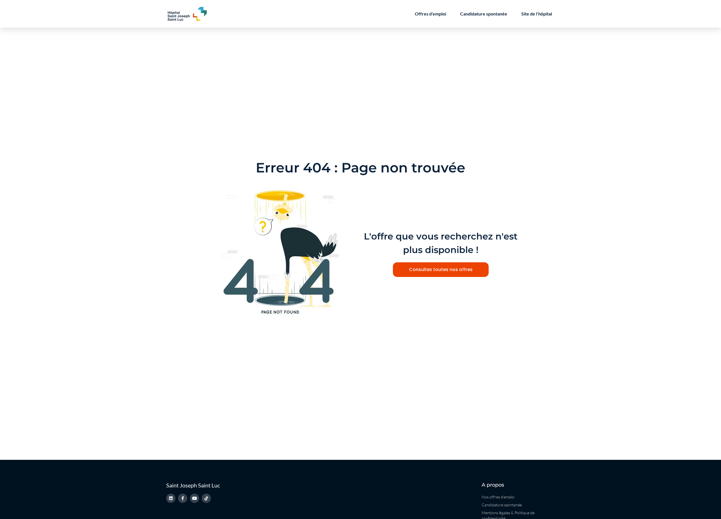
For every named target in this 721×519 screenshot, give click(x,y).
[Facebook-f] (182, 498)
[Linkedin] (170, 498)
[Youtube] (194, 498)
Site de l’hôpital (536, 13)
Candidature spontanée (483, 13)
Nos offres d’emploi (498, 496)
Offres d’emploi (430, 13)
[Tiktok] (206, 498)
